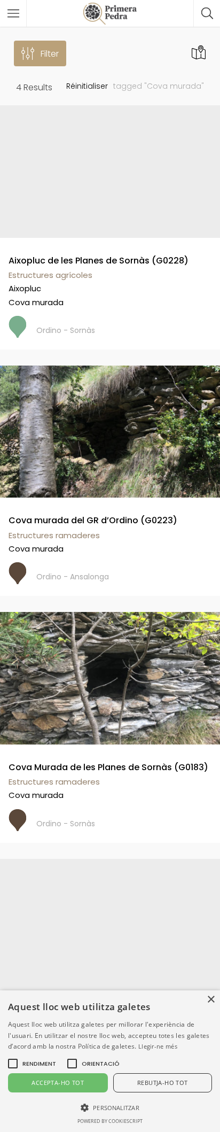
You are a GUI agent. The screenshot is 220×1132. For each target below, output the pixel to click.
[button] (39, 1063)
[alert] (110, 1061)
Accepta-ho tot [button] (58, 1083)
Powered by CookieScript (110, 1121)
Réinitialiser (87, 86)
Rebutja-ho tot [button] (162, 1083)
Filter (50, 54)
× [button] (211, 1000)
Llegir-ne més (157, 1046)
